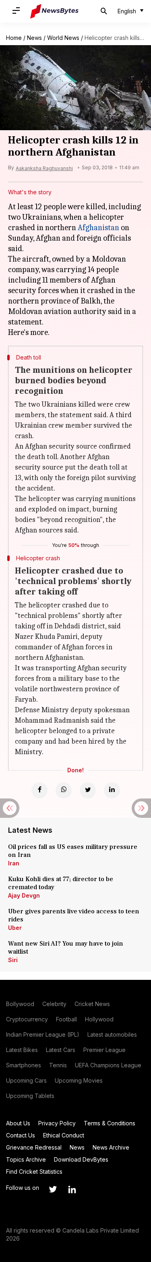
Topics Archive (26, 1159)
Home (14, 37)
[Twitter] (88, 790)
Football (66, 1019)
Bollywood (20, 1003)
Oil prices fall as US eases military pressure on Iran (72, 851)
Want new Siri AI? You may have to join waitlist (65, 948)
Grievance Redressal (34, 1147)
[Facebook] (39, 790)
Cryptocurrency (27, 1019)
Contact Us (20, 1135)
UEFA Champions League (108, 1065)
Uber (15, 927)
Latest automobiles (112, 1034)
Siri (13, 959)
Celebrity (54, 1003)
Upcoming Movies (79, 1080)
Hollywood (99, 1019)
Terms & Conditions (109, 1123)
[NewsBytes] (54, 11)
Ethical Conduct (63, 1135)
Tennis (58, 1065)
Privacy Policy (57, 1123)
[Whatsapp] (64, 790)
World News (63, 37)
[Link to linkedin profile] (72, 1189)
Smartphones (23, 1065)
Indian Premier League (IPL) (42, 1034)
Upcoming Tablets (30, 1095)
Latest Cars (60, 1049)
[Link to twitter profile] (52, 1189)
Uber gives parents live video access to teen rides (73, 915)
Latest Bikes (22, 1049)
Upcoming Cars (26, 1080)
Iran (13, 863)
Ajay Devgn (24, 895)
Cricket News (92, 1003)
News (34, 37)
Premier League (104, 1049)
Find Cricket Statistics (34, 1171)
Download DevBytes (81, 1159)
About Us (18, 1123)
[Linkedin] (112, 790)
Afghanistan (98, 227)
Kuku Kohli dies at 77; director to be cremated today (60, 883)
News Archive (111, 1147)
